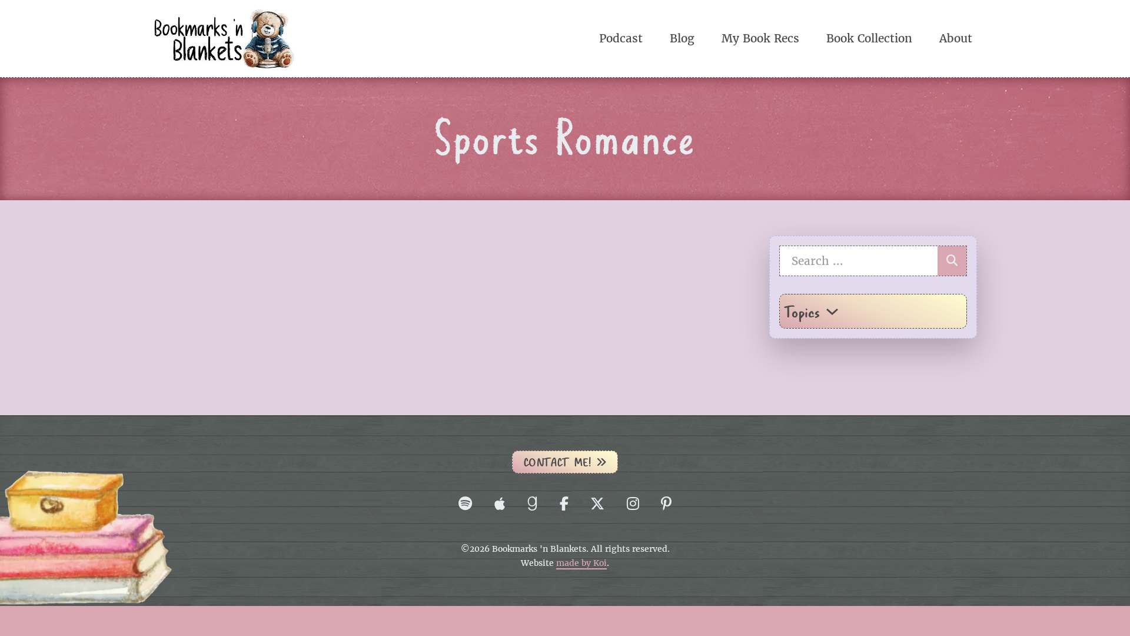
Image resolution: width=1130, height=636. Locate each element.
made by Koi (581, 563)
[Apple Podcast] (500, 503)
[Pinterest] (666, 503)
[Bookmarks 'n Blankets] (223, 38)
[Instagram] (633, 503)
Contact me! (557, 462)
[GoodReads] (532, 503)
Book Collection (869, 38)
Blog (682, 38)
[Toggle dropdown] (832, 311)
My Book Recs (760, 38)
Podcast (621, 38)
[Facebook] (564, 503)
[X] (597, 503)
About (955, 38)
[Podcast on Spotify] (465, 503)
